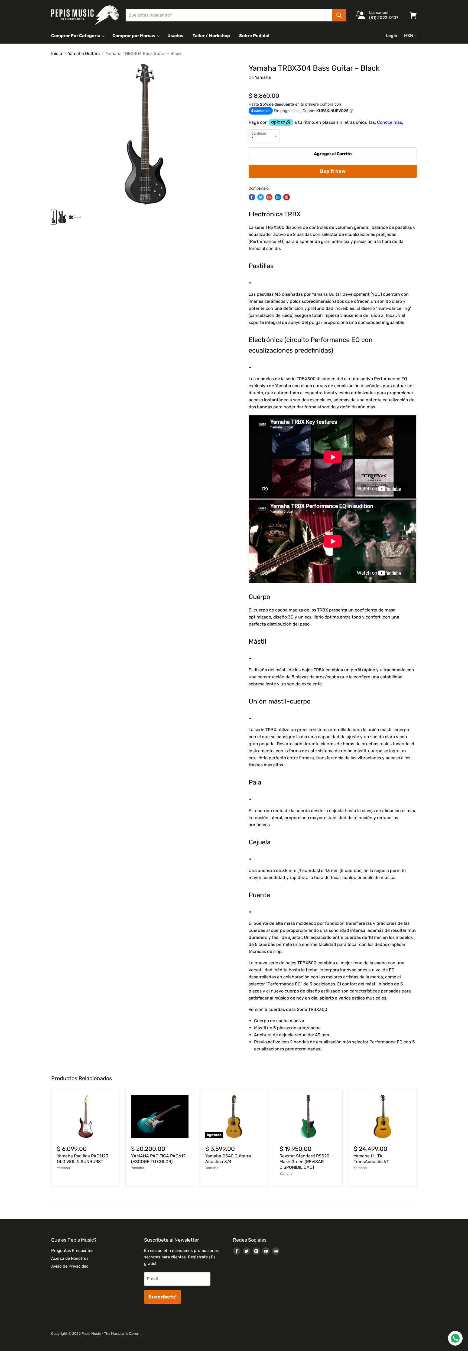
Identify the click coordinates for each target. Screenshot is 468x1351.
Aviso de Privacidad (70, 1266)
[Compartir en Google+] (269, 197)
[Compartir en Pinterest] (286, 197)
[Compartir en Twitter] (260, 197)
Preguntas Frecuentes (72, 1250)
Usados (175, 35)
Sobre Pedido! (254, 35)
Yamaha (263, 77)
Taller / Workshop (211, 35)
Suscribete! (162, 1297)
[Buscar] (339, 15)
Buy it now (333, 171)
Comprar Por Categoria (76, 35)
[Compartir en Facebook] (252, 197)
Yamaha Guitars (84, 53)
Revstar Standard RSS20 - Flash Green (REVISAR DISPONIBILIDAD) (306, 1161)
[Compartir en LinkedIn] (278, 197)
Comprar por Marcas (134, 35)
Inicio (56, 53)
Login (391, 35)
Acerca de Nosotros (70, 1258)
